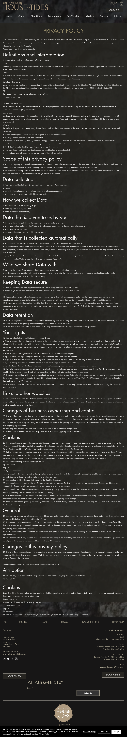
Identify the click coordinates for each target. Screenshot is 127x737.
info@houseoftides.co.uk (101, 300)
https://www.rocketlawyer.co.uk (78, 576)
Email (30, 688)
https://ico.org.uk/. (24, 381)
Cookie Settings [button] (89, 731)
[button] (121, 3)
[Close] (124, 731)
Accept (116, 731)
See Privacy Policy (42, 734)
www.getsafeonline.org (67, 306)
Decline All (104, 731)
